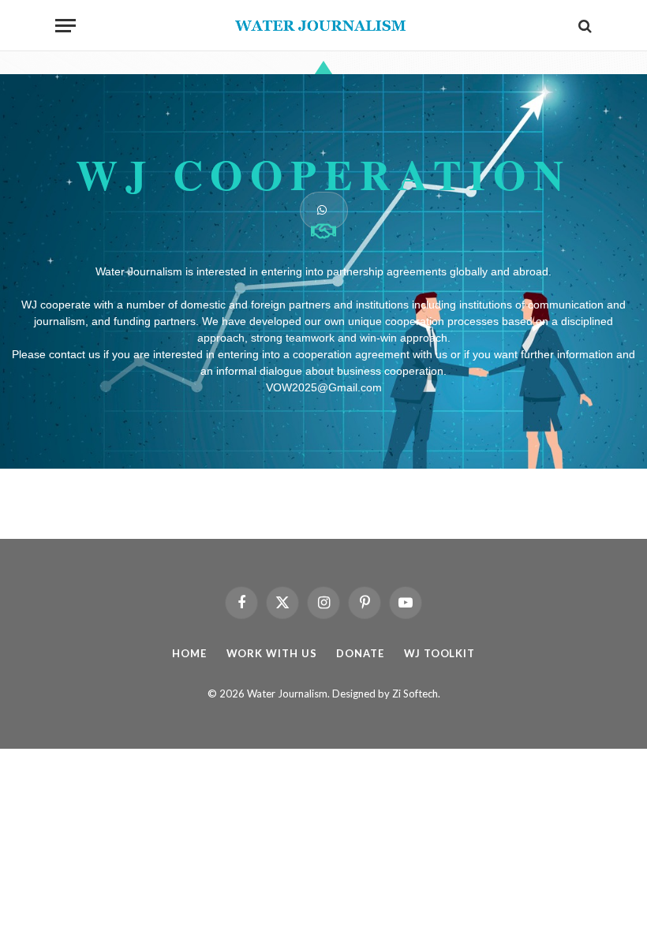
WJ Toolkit (439, 653)
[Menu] (65, 25)
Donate (359, 653)
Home (189, 653)
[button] (324, 211)
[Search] (583, 25)
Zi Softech (415, 693)
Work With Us (271, 653)
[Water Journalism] (323, 25)
